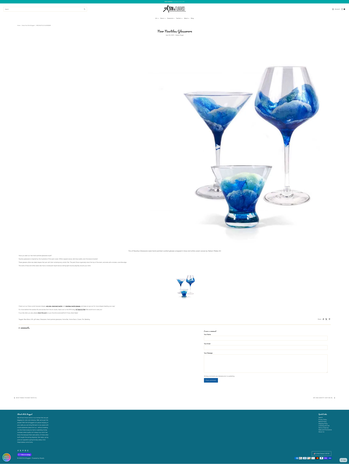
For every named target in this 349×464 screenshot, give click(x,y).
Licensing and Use (323, 425)
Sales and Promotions (325, 430)
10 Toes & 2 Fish (80, 309)
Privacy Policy (322, 419)
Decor (162, 18)
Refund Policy (322, 421)
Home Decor (73, 319)
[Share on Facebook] (323, 319)
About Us (321, 432)
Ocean (79, 319)
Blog (192, 18)
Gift (32, 319)
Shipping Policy (323, 423)
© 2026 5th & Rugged (24, 458)
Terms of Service (323, 428)
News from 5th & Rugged (28, 25)
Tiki (83, 319)
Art (156, 18)
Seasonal (170, 18)
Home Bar (65, 319)
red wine (48, 306)
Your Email (207, 344)
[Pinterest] (22, 450)
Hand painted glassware (54, 319)
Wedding (87, 319)
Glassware (43, 319)
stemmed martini (57, 306)
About (186, 18)
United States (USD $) (322, 453)
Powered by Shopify (38, 458)
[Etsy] (27, 450)
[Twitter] (20, 450)
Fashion (178, 18)
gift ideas (36, 319)
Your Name (207, 334)
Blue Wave (27, 319)
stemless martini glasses (73, 306)
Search (320, 417)
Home (18, 25)
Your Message (208, 353)
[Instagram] (25, 450)
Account (337, 9)
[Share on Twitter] (326, 319)
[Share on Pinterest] (329, 319)
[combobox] (45, 9)
